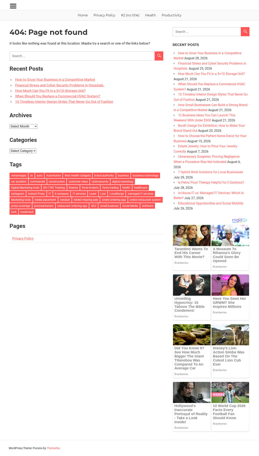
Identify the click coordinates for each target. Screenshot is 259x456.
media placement (45, 199)
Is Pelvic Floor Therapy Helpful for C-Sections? (211, 182)
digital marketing (122, 181)
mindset (65, 199)
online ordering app (114, 199)
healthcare (140, 187)
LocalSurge (117, 193)
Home (83, 15)
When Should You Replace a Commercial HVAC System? (57, 96)
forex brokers (90, 187)
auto (39, 175)
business (123, 175)
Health (150, 15)
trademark (27, 212)
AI (31, 175)
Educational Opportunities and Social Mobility (210, 203)
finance (73, 187)
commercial (37, 181)
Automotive (53, 175)
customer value (78, 181)
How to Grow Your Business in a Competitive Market (55, 80)
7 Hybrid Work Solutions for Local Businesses (210, 172)
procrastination (43, 205)
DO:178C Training (54, 187)
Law (103, 193)
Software (147, 205)
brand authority (104, 175)
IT (50, 193)
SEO (93, 205)
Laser (93, 193)
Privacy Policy (104, 15)
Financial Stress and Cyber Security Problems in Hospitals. (59, 85)
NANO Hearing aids (86, 199)
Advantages (18, 175)
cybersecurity (100, 181)
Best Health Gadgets (78, 175)
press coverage (20, 205)
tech (14, 212)
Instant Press (36, 193)
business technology (145, 175)
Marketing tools (21, 199)
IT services (79, 193)
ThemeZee (53, 448)
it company (62, 193)
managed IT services (140, 193)
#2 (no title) (130, 15)
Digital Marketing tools (25, 187)
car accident (19, 181)
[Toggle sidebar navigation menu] (13, 6)
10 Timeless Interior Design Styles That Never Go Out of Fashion (64, 102)
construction (57, 181)
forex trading (110, 187)
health (126, 187)
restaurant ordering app (72, 205)
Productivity (172, 15)
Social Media (130, 205)
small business (109, 205)
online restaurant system (145, 199)
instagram (17, 193)
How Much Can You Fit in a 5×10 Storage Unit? (50, 91)
